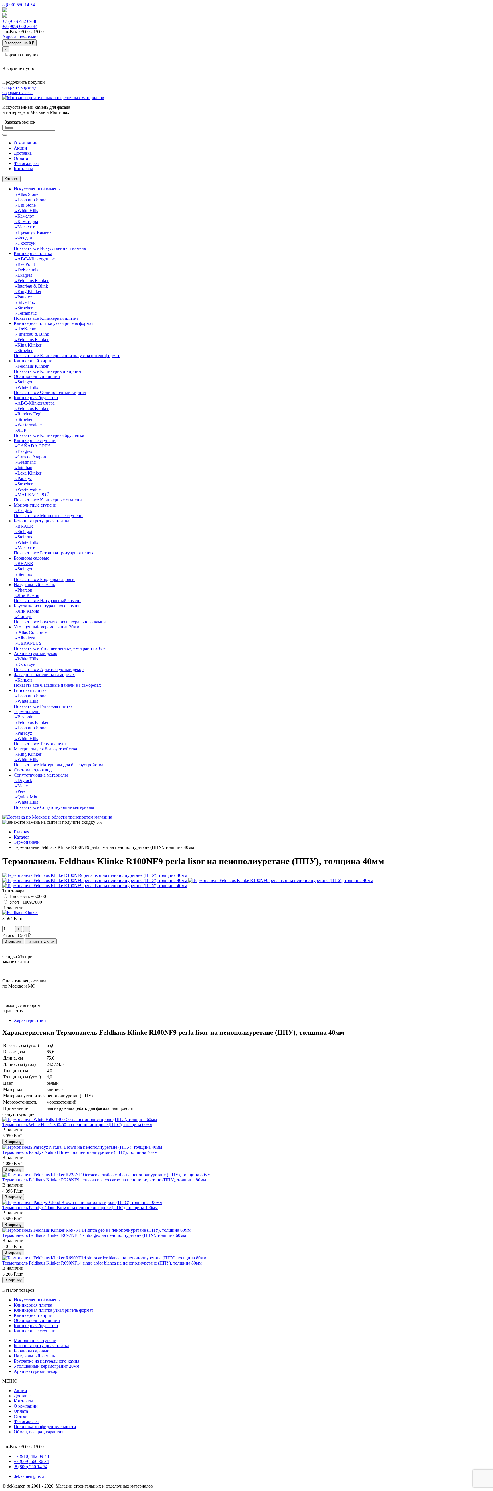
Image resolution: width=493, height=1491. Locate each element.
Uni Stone (25, 205)
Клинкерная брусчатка (36, 397)
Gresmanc (25, 462)
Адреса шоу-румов (20, 36)
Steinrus (23, 536)
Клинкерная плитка (33, 253)
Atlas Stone (26, 194)
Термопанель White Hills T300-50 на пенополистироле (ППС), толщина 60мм (77, 1124)
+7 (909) (19, 26)
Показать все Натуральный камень (47, 600)
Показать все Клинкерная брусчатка (49, 435)
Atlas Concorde (30, 632)
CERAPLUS (27, 643)
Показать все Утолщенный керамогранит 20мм (60, 648)
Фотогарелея (26, 1421)
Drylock (23, 780)
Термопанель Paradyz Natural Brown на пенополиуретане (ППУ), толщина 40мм (79, 1152)
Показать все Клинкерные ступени (48, 499)
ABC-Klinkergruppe (34, 258)
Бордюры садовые (31, 558)
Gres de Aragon (30, 456)
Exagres (23, 275)
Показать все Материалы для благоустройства (58, 764)
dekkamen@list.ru (30, 1476)
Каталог (11, 179)
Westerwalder (28, 424)
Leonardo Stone (30, 199)
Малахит (24, 226)
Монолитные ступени (35, 505)
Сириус (23, 616)
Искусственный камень (37, 188)
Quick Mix (25, 796)
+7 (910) (19, 21)
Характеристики (30, 1020)
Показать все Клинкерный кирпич (47, 371)
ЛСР (20, 430)
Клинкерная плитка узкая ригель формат (53, 323)
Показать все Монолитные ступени (48, 515)
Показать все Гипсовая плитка (43, 706)
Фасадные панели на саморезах (44, 674)
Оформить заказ (17, 92)
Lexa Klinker (27, 473)
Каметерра (26, 221)
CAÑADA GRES (32, 445)
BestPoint (24, 264)
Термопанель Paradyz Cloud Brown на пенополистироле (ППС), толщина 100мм (80, 1207)
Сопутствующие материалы (41, 775)
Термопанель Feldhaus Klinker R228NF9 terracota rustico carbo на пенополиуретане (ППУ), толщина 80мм (104, 1179)
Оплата (21, 1411)
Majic (21, 785)
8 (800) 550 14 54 (18, 4)
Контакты (23, 1400)
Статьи (20, 1416)
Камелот (24, 216)
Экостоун (25, 243)
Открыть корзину (19, 87)
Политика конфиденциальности (45, 1426)
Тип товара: (13, 890)
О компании (26, 1406)
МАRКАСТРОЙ (32, 494)
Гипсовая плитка (30, 690)
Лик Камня (26, 595)
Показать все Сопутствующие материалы (54, 807)
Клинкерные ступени (35, 440)
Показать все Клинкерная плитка (46, 318)
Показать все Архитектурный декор (49, 669)
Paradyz (23, 296)
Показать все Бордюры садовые (44, 579)
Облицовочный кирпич (37, 376)
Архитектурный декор (35, 653)
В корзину (13, 941)
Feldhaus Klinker (31, 280)
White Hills (26, 210)
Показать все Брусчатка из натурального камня (60, 621)
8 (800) (30, 1466)
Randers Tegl (27, 413)
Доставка (23, 1395)
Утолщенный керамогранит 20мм (46, 626)
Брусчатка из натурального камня (46, 605)
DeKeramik (26, 269)
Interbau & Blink (31, 286)
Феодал (23, 237)
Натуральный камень (34, 584)
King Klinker (27, 291)
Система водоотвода (34, 769)
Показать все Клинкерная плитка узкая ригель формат (67, 355)
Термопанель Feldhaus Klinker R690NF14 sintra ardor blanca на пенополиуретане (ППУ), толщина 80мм (102, 1263)
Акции (20, 1390)
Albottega (24, 637)
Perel (20, 791)
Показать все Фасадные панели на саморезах (57, 685)
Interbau (23, 467)
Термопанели (27, 711)
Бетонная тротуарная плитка (41, 520)
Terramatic (25, 313)
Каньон (23, 680)
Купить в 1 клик (40, 941)
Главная (21, 831)
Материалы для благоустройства (45, 748)
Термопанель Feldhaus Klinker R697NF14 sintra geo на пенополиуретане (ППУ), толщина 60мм (94, 1235)
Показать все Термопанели (40, 743)
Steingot (23, 381)
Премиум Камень (32, 232)
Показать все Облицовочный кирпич (50, 392)
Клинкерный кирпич (34, 360)
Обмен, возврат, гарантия (38, 1431)
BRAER (23, 526)
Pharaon (23, 590)
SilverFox (24, 302)
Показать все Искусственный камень (50, 248)
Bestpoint (24, 716)
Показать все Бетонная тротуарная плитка (55, 552)
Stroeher (23, 307)
